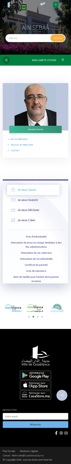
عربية (64, 4)
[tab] (33, 190)
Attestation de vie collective (36, 252)
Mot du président (19, 139)
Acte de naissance (36, 270)
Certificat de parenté (36, 264)
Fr (56, 4)
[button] (29, 317)
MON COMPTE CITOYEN (44, 60)
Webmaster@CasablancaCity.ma (28, 455)
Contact (15, 150)
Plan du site (9, 451)
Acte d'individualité (36, 236)
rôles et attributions (21, 145)
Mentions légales (29, 451)
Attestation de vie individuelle (36, 258)
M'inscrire (35, 424)
